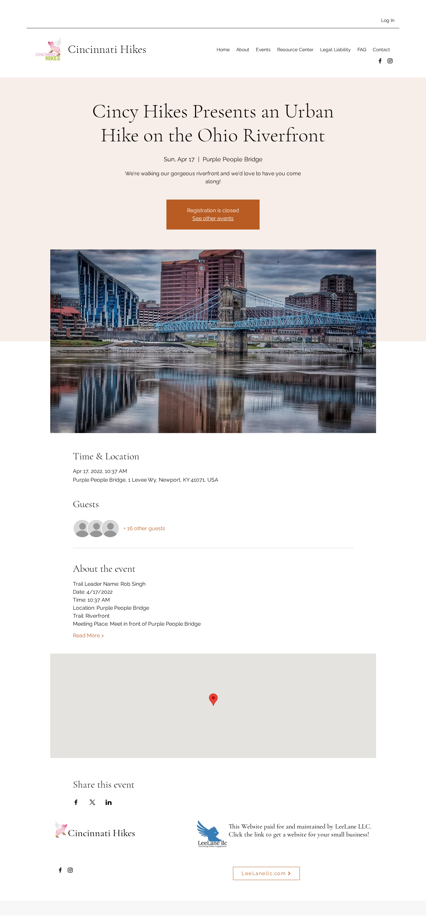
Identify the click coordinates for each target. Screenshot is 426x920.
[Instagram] (390, 61)
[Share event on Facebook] (76, 802)
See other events (213, 218)
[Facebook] (380, 61)
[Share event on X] (92, 802)
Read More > (88, 635)
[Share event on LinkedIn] (109, 802)
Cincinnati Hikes (107, 49)
